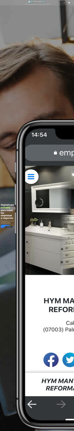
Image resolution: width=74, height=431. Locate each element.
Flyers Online (40, 4)
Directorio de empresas (30, 4)
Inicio (26, 4)
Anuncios (36, 4)
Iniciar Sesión (44, 4)
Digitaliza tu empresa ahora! (5, 226)
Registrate (48, 4)
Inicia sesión (9, 226)
